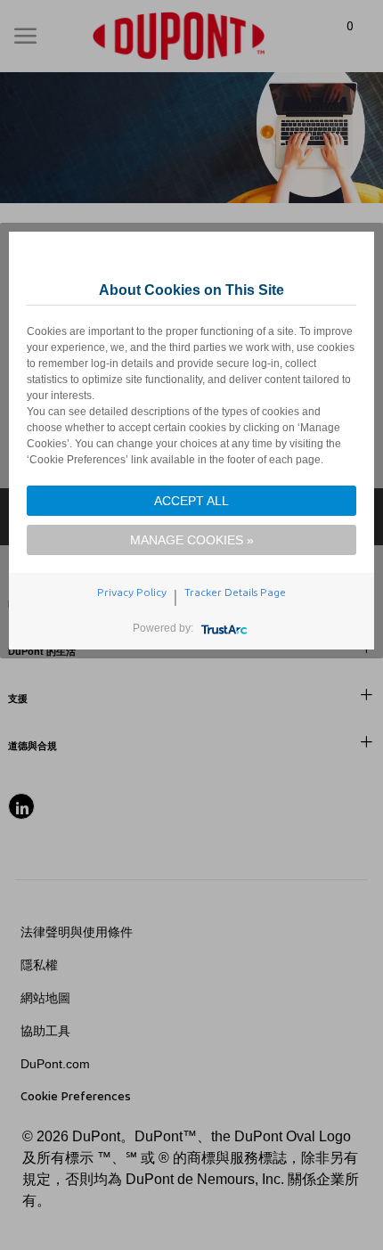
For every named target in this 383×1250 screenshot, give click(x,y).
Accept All (191, 501)
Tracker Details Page (235, 592)
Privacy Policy (132, 592)
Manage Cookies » (192, 540)
